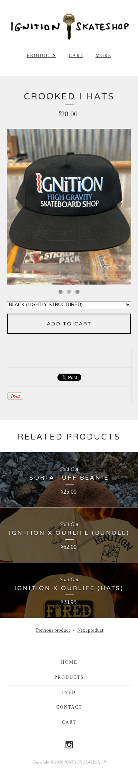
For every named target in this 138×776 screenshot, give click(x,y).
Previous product (53, 630)
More (104, 55)
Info (69, 692)
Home (69, 662)
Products (41, 55)
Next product (90, 630)
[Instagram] (69, 744)
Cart (76, 55)
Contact (69, 707)
